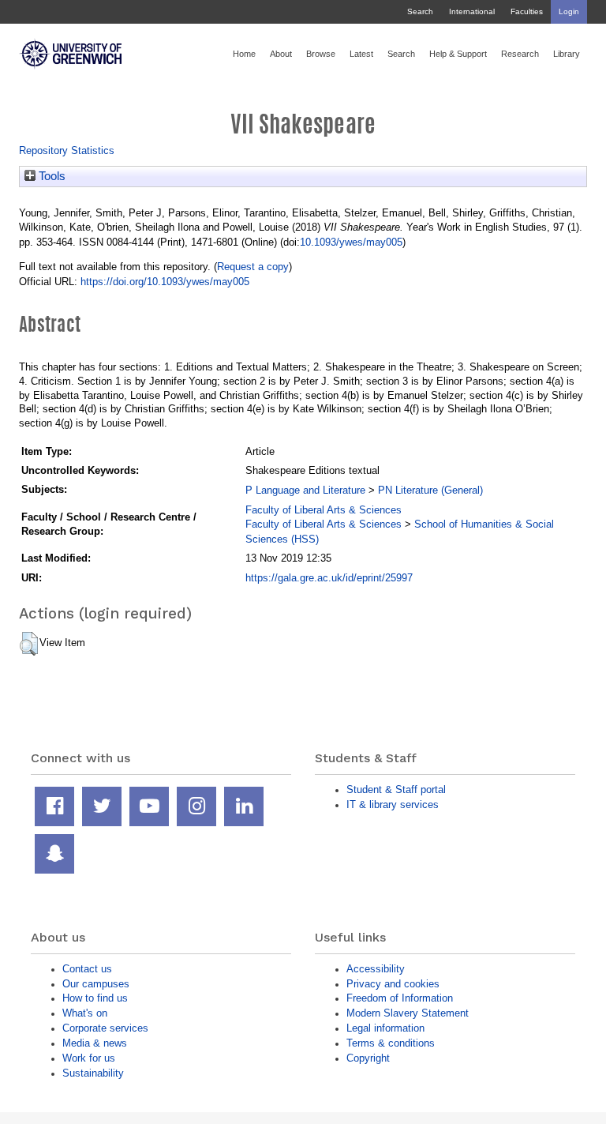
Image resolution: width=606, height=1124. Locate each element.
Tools (50, 176)
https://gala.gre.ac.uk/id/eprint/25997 (329, 578)
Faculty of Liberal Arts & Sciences (323, 510)
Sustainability (93, 1073)
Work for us (88, 1058)
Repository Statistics (66, 150)
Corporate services (105, 1028)
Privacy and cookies (393, 984)
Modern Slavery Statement (407, 1013)
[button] (29, 644)
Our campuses (95, 984)
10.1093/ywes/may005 (351, 242)
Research (520, 53)
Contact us (87, 969)
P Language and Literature (305, 490)
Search (420, 11)
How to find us (95, 998)
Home (244, 53)
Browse (320, 53)
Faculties (527, 11)
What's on (84, 1013)
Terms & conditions (390, 1043)
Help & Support (458, 53)
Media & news (94, 1043)
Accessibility (375, 969)
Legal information (385, 1028)
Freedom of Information (399, 998)
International (472, 11)
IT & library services (392, 804)
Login (569, 11)
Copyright (368, 1058)
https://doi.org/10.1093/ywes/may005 (164, 282)
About (281, 53)
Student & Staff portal (396, 789)
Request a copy (253, 267)
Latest (361, 53)
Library (566, 53)
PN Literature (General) (430, 490)
